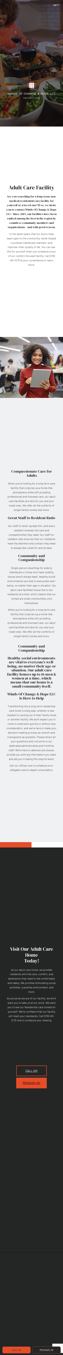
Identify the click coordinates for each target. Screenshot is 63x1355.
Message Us (46, 1349)
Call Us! (31, 1071)
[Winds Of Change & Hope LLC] (31, 85)
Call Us (16, 1349)
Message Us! (31, 1083)
